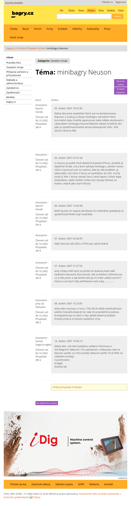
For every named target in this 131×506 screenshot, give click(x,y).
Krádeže (62, 28)
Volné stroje (16, 37)
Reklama (94, 484)
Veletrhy (77, 28)
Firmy (50, 28)
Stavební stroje (36, 48)
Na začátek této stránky (47, 403)
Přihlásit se (107, 2)
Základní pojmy (64, 484)
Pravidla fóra (13, 62)
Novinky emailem (14, 2)
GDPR (81, 484)
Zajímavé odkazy (41, 484)
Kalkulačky (93, 28)
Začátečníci (12, 88)
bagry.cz (11, 48)
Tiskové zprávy (18, 484)
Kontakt (108, 484)
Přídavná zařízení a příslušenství (17, 73)
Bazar (26, 28)
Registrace (120, 2)
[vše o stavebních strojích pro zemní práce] (22, 13)
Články (13, 28)
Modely (10, 97)
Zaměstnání (13, 92)
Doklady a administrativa (14, 81)
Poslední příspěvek (120, 91)
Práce (107, 28)
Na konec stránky (121, 83)
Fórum (37, 28)
